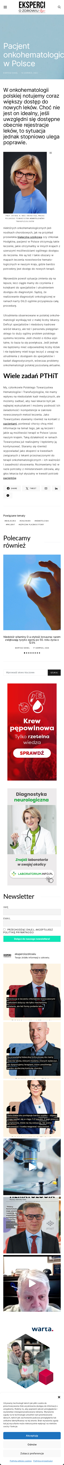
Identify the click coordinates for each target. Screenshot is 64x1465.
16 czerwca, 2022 (29, 73)
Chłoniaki (26, 521)
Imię (5, 907)
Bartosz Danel (10, 73)
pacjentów (9, 478)
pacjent (11, 524)
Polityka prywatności (43, 1461)
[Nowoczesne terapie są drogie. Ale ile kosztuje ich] (32, 1166)
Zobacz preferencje (32, 1453)
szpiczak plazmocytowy (32, 524)
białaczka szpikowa (30, 237)
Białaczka (11, 521)
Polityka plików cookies (21, 1461)
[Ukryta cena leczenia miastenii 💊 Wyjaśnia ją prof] (32, 1283)
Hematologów (37, 218)
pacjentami (10, 423)
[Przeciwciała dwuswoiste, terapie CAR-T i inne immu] (32, 992)
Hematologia (42, 521)
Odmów (32, 1444)
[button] (59, 1396)
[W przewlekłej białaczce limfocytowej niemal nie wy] (32, 1050)
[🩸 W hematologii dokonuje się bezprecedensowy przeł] (32, 1225)
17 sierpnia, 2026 (41, 648)
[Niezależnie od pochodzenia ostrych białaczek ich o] (32, 1108)
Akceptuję (32, 1435)
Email (7, 918)
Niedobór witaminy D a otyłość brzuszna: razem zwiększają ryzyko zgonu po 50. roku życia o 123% (32, 639)
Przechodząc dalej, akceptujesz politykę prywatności (28, 931)
